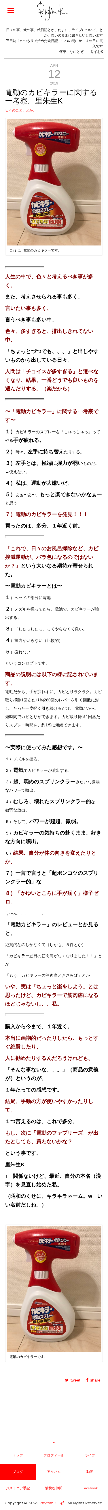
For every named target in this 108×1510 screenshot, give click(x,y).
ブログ (18, 1471)
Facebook (90, 1488)
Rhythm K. (50, 1503)
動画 (89, 1471)
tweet (75, 1380)
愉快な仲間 (53, 1488)
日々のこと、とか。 (20, 110)
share (95, 1380)
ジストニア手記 (18, 1488)
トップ (18, 1455)
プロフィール (53, 1455)
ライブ (90, 1455)
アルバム (54, 1471)
